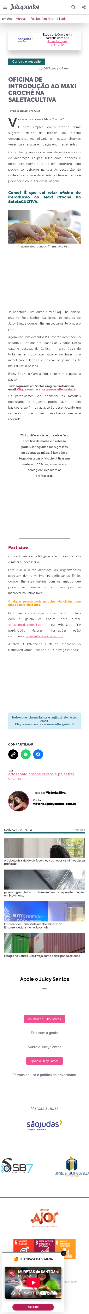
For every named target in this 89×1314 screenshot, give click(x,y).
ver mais (80, 829)
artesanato (18, 774)
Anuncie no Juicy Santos (44, 1019)
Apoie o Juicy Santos (44, 1061)
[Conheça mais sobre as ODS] (44, 1249)
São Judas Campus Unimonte (58, 41)
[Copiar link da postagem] (13, 754)
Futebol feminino (41, 18)
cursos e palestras (58, 774)
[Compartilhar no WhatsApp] (26, 754)
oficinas (15, 778)
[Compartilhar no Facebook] (38, 754)
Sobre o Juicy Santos (44, 1047)
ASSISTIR (33, 1307)
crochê (35, 774)
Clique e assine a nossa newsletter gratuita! (46, 389)
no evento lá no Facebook (44, 636)
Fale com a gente (44, 1033)
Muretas (21, 18)
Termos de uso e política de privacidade (44, 1075)
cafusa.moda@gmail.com (26, 624)
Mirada (61, 18)
